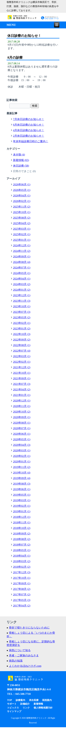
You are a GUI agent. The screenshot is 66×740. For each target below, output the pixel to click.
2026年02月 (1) (21, 201)
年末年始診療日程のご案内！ (30, 141)
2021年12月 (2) (21, 367)
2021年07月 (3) (21, 384)
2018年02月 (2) (21, 566)
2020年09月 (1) (21, 417)
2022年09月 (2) (21, 339)
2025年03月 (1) (21, 228)
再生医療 (34, 700)
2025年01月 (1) (21, 239)
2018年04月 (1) (21, 555)
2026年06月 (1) (21, 184)
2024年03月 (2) (21, 284)
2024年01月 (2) (21, 289)
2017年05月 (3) (21, 600)
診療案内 (20, 700)
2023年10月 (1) (21, 306)
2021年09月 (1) (21, 378)
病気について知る (20, 650)
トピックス (13, 707)
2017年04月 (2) (21, 605)
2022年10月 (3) (21, 334)
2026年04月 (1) (21, 195)
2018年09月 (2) (21, 533)
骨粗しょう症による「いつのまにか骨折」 (31, 634)
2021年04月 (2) (21, 389)
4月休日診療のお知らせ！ (28, 130)
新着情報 (38, 704)
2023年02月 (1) (21, 323)
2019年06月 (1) (21, 489)
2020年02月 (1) (21, 456)
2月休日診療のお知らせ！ (28, 135)
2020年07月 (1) (21, 428)
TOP (9, 700)
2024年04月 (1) (21, 278)
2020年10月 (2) (21, 411)
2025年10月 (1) (21, 212)
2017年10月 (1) (21, 577)
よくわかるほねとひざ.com (25, 665)
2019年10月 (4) (21, 472)
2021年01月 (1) (21, 395)
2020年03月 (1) (21, 450)
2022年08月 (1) (21, 345)
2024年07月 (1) (21, 267)
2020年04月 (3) (21, 444)
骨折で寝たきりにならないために (29, 627)
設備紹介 (25, 704)
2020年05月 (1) (21, 439)
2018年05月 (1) (21, 550)
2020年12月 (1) (21, 400)
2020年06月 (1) (21, 433)
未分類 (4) (19, 154)
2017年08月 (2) (21, 589)
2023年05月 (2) (21, 317)
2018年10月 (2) (21, 528)
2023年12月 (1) (21, 295)
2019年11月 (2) (21, 467)
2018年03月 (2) (21, 561)
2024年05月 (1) (21, 273)
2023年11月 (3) (21, 300)
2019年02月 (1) (21, 505)
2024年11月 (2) (21, 251)
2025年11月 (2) (21, 206)
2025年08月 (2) (21, 217)
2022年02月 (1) (21, 361)
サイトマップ (14, 711)
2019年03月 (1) (21, 500)
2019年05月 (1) (21, 494)
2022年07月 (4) (21, 350)
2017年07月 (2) (21, 594)
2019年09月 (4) (21, 478)
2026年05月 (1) (21, 190)
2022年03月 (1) (21, 356)
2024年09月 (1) (21, 256)
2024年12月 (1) (21, 245)
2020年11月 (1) (21, 406)
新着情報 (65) (21, 160)
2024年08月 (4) (21, 262)
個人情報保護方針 (43, 707)
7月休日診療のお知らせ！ (28, 119)
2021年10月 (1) (21, 372)
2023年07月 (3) (21, 311)
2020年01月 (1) (21, 461)
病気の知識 (16, 660)
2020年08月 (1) (21, 422)
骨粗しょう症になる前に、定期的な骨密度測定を (31, 643)
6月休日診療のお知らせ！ (28, 124)
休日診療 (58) (21, 165)
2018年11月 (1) (21, 522)
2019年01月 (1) (21, 511)
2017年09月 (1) (21, 583)
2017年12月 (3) (21, 572)
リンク (26, 707)
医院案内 (47, 700)
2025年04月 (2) (21, 223)
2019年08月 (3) (21, 483)
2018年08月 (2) (21, 539)
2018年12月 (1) (21, 516)
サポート (12, 704)
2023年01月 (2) (21, 328)
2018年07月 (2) (21, 544)
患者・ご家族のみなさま (24, 655)
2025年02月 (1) (21, 234)
